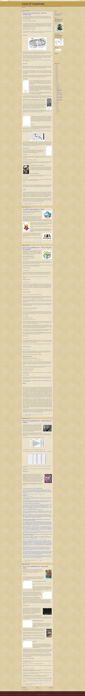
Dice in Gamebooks (27, 656)
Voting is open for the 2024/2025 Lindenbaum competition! (59, 14)
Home (38, 687)
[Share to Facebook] (40, 203)
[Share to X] (39, 203)
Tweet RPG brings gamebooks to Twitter (33, 209)
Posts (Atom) (26, 689)
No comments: (34, 414)
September (57, 88)
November (57, 86)
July (56, 103)
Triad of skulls (27, 270)
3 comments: (33, 560)
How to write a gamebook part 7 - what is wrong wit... (59, 95)
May (57, 106)
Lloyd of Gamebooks (33, 3)
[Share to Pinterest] (41, 203)
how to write (28, 204)
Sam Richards (24, 214)
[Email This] (38, 203)
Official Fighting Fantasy (46, 380)
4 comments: (33, 683)
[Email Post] (36, 242)
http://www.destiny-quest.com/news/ (42, 539)
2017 (56, 76)
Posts (56, 49)
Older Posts (51, 687)
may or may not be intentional (35, 90)
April (57, 107)
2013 (56, 81)
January (57, 111)
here (49, 287)
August (57, 102)
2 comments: (33, 242)
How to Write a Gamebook (26, 381)
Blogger (46, 694)
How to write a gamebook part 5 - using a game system (59, 100)
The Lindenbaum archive (58, 15)
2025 (56, 66)
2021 (56, 71)
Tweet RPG (24, 216)
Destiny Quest (38, 480)
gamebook (26, 204)
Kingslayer (31, 231)
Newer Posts (24, 687)
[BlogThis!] (38, 203)
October (57, 87)
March (57, 108)
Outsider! (28, 31)
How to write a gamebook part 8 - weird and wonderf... (59, 90)
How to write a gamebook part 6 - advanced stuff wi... (59, 98)
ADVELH (46, 66)
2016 (56, 77)
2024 (56, 67)
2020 (56, 72)
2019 (56, 73)
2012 (56, 82)
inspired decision (48, 286)
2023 (56, 68)
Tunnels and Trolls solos (49, 31)
